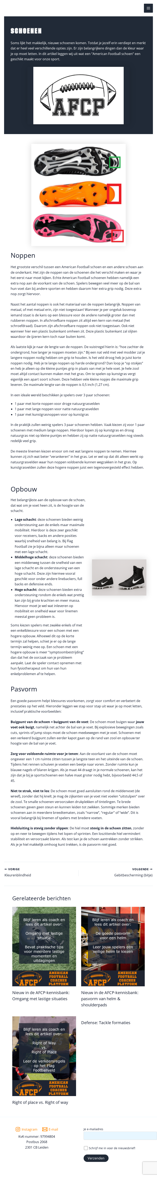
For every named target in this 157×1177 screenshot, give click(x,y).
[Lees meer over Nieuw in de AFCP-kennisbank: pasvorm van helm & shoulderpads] (113, 946)
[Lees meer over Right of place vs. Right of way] (44, 1056)
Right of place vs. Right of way (40, 1102)
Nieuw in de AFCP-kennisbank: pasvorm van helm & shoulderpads (109, 999)
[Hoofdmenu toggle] (148, 8)
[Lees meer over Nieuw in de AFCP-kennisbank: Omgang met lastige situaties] (44, 946)
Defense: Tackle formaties (105, 1022)
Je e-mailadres (93, 1129)
